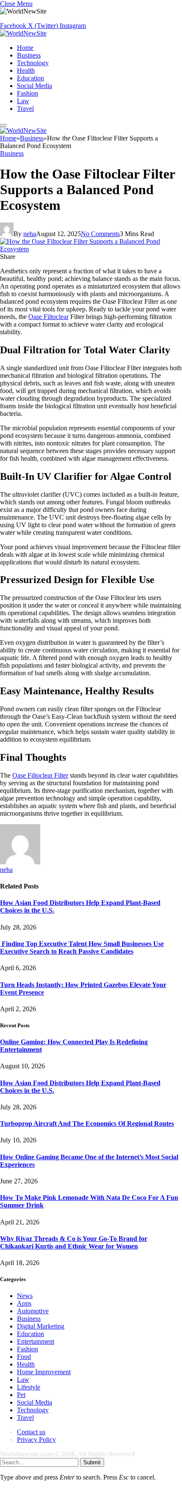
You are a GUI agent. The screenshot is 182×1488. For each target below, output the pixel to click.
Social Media (34, 85)
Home (25, 47)
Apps (24, 1303)
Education (30, 78)
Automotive (33, 1311)
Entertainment (35, 1341)
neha (29, 233)
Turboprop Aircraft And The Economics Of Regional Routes (87, 1123)
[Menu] (3, 125)
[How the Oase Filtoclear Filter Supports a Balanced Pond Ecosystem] (91, 249)
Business (29, 55)
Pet (21, 1394)
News (25, 1295)
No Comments (100, 233)
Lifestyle (28, 1387)
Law (23, 101)
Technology (33, 62)
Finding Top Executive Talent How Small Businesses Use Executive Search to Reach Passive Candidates (82, 947)
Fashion (27, 93)
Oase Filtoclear (48, 316)
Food (24, 1356)
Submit (92, 1462)
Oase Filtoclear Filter (40, 775)
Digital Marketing (40, 1326)
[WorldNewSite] (23, 33)
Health (26, 70)
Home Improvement (44, 1371)
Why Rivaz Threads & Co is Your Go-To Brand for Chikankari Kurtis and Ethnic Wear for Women (73, 1242)
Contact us (31, 1432)
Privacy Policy (36, 1439)
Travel (25, 108)
